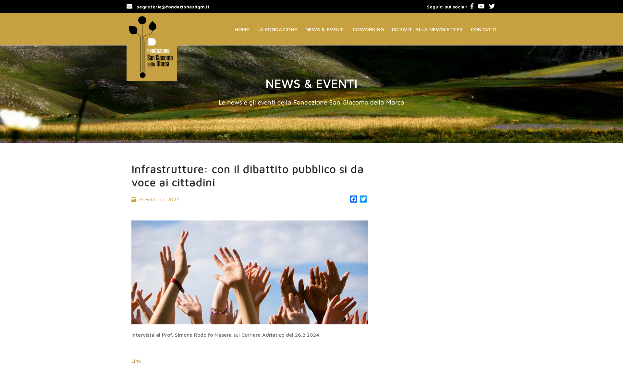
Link (136, 361)
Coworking (368, 29)
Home (242, 29)
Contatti (483, 29)
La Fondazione (277, 29)
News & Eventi (325, 29)
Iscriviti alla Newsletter (427, 29)
